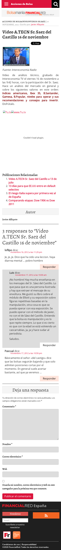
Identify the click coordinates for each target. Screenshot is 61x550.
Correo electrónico (12, 456)
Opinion (26, 21)
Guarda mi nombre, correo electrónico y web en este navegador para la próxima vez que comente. (28, 486)
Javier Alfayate (37, 24)
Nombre (7, 444)
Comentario (9, 406)
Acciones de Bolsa (22, 4)
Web (4, 469)
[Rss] (46, 515)
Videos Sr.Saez (37, 21)
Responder (49, 267)
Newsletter (15, 514)
